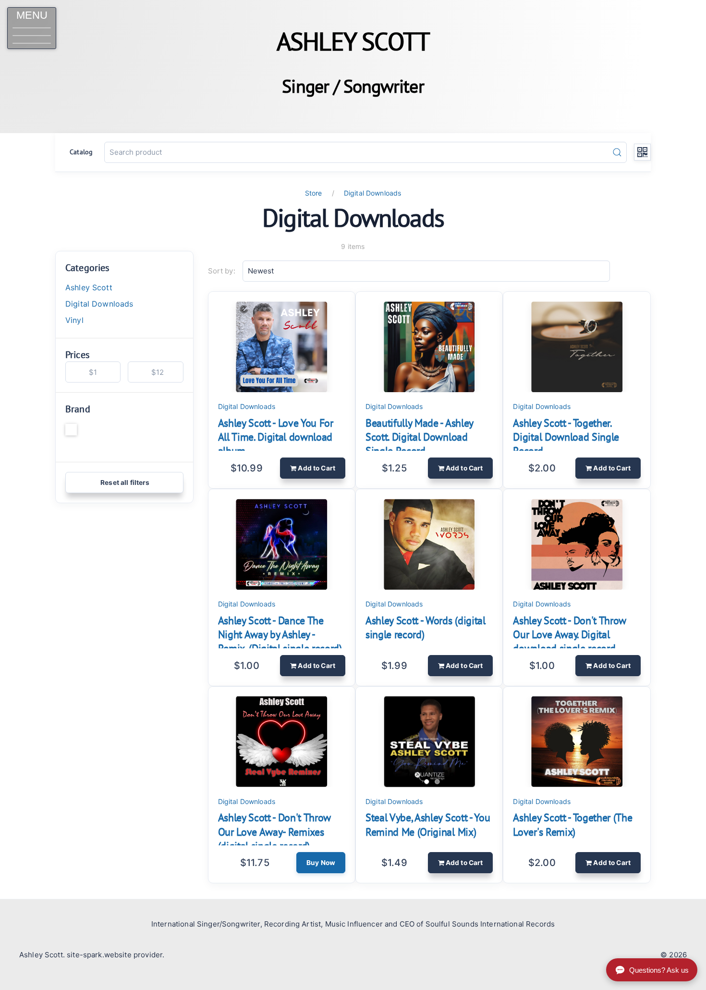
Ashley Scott (88, 287)
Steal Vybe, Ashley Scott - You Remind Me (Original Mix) (427, 824)
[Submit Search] (617, 152)
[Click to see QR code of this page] (642, 152)
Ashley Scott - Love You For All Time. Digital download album (275, 437)
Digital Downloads (373, 193)
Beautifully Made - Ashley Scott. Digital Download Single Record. (419, 437)
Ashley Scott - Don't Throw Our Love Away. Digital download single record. (569, 634)
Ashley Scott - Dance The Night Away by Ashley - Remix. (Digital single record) (280, 634)
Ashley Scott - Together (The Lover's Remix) (572, 824)
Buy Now (320, 862)
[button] (31, 28)
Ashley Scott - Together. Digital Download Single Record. (566, 437)
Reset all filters (124, 482)
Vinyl (74, 320)
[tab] (427, 782)
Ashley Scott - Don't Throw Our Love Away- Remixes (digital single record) (274, 831)
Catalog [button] (81, 152)
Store (313, 193)
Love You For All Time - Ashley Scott (112, 436)
